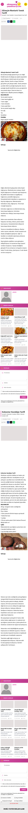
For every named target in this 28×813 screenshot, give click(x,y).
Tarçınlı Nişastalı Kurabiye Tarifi (19, 710)
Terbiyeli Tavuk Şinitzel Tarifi (20, 336)
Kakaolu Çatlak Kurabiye (18, 748)
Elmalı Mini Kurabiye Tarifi (6, 729)
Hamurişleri (9, 414)
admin (14, 292)
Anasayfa (4, 15)
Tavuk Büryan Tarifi (19, 317)
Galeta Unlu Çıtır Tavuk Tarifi (20, 355)
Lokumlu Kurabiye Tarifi (6, 710)
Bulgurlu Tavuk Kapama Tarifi (5, 317)
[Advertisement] (14, 56)
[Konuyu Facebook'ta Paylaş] (8, 21)
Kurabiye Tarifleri (16, 414)
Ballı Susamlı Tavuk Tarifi (6, 355)
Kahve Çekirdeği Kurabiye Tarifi (5, 748)
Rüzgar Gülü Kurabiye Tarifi (20, 729)
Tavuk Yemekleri (10, 15)
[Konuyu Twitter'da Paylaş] (11, 21)
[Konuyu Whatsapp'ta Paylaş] (14, 21)
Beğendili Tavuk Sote (7, 336)
